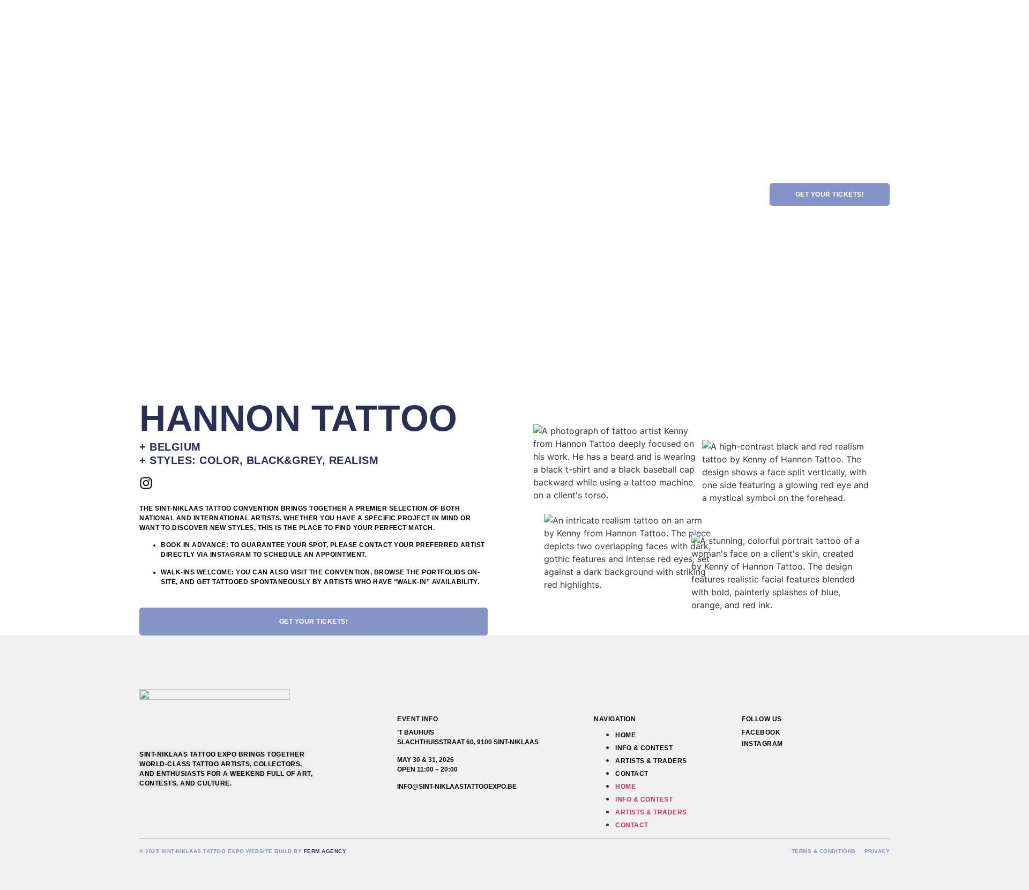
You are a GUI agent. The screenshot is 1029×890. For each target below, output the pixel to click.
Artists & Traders (651, 761)
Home (625, 735)
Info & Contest (644, 748)
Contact (631, 773)
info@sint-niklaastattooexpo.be (457, 786)
